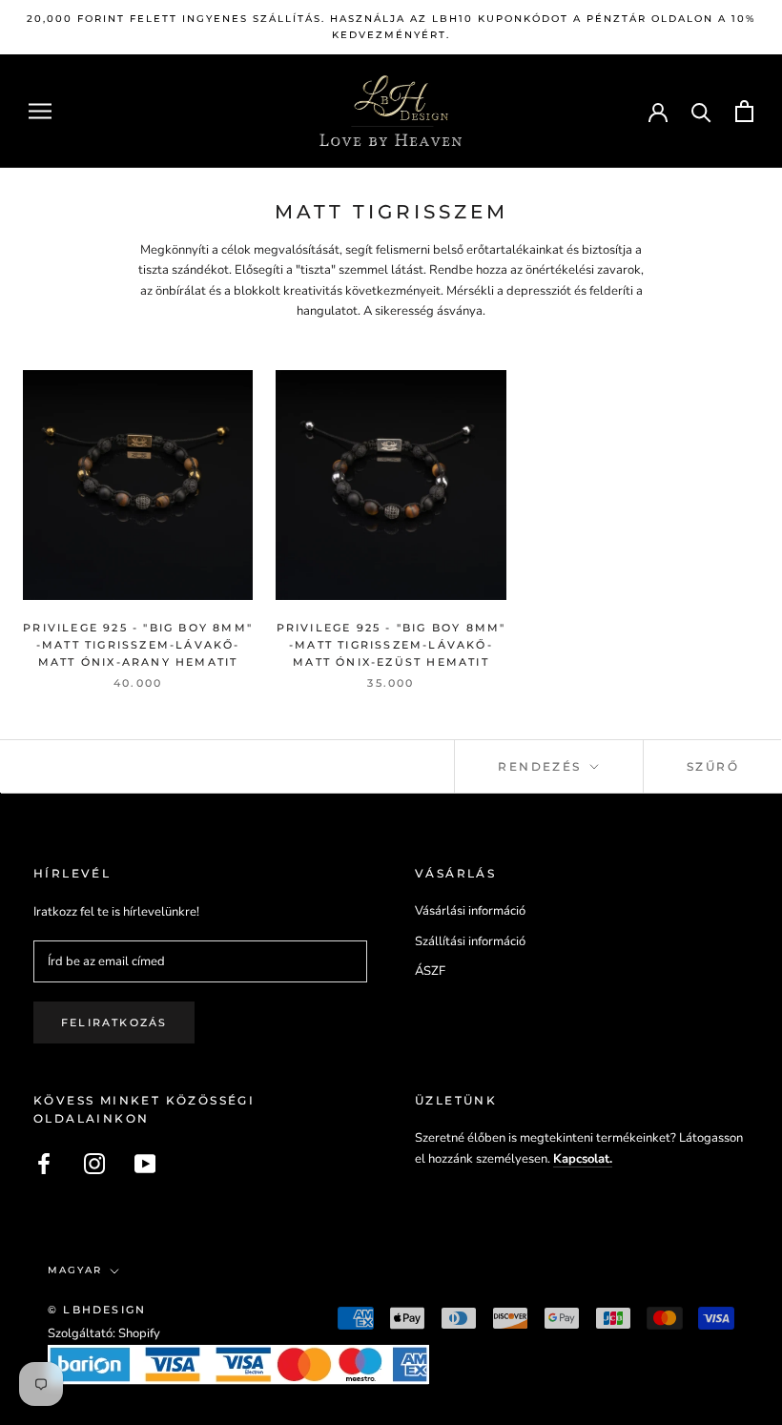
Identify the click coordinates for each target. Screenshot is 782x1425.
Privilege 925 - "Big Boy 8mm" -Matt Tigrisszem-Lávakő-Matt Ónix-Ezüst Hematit (391, 645)
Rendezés (542, 766)
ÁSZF (430, 971)
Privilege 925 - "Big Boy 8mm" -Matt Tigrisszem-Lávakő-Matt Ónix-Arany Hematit (138, 645)
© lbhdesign (97, 1309)
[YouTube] (144, 1163)
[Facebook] (43, 1163)
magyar (75, 1270)
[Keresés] (701, 111)
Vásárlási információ (470, 910)
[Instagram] (94, 1163)
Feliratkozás (114, 1022)
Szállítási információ (470, 941)
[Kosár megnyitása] (744, 111)
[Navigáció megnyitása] (40, 111)
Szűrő (713, 766)
